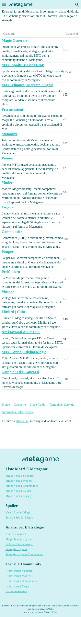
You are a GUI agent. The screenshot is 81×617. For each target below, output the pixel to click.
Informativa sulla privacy (17, 412)
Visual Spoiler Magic (18, 512)
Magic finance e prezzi (19, 539)
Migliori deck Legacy (19, 496)
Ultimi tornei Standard (19, 570)
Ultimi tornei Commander (21, 581)
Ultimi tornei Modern (18, 575)
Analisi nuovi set (16, 534)
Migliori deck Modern (19, 480)
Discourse (22, 421)
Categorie (20, 404)
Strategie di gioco (16, 549)
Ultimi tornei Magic (17, 586)
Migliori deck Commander (22, 485)
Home (6, 404)
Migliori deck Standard (20, 475)
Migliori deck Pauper (18, 490)
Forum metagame (16, 591)
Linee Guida (37, 404)
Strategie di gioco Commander (24, 554)
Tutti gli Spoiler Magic (19, 517)
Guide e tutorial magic (19, 544)
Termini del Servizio (61, 404)
